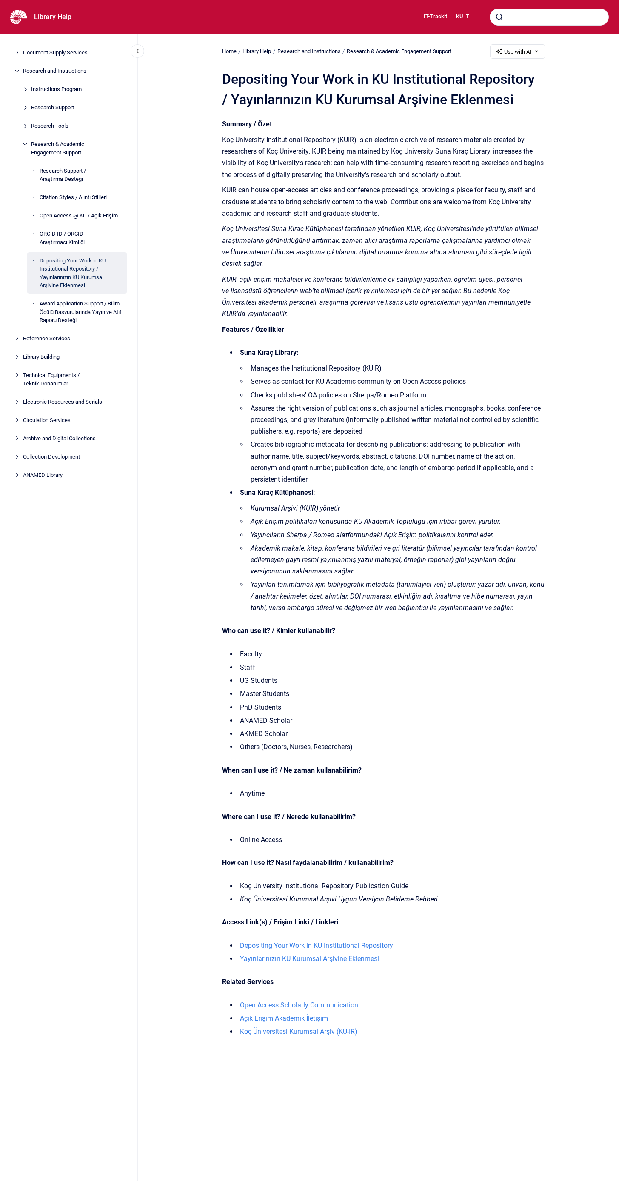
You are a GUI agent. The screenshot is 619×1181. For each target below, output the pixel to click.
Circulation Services (47, 419)
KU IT (462, 16)
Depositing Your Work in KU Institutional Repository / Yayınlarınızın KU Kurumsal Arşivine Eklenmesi (73, 272)
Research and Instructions (54, 71)
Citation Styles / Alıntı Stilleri (73, 197)
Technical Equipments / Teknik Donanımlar (51, 379)
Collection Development (51, 456)
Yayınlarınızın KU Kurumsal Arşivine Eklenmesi (309, 959)
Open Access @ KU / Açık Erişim (79, 215)
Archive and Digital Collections (59, 438)
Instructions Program (56, 89)
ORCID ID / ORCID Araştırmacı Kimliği (62, 238)
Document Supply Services (55, 52)
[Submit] (499, 17)
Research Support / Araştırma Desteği (63, 174)
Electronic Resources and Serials (62, 401)
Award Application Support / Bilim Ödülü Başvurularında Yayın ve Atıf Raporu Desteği (81, 311)
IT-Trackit (435, 16)
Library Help (52, 17)
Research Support (52, 107)
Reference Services (46, 338)
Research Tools (49, 126)
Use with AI (517, 51)
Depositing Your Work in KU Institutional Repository (316, 945)
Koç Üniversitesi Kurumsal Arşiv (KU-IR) (298, 1031)
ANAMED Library (43, 474)
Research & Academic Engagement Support (57, 148)
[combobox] (549, 17)
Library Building (41, 357)
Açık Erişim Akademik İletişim (284, 1018)
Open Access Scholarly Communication (299, 1005)
